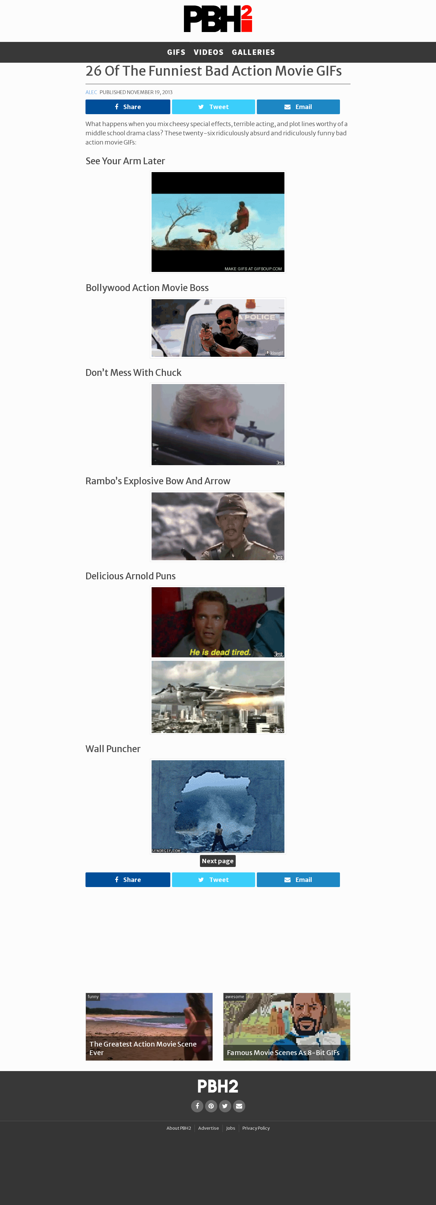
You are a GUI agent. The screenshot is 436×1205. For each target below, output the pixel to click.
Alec (91, 92)
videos (209, 52)
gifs (176, 52)
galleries (253, 52)
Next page (218, 861)
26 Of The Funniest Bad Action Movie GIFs (213, 71)
